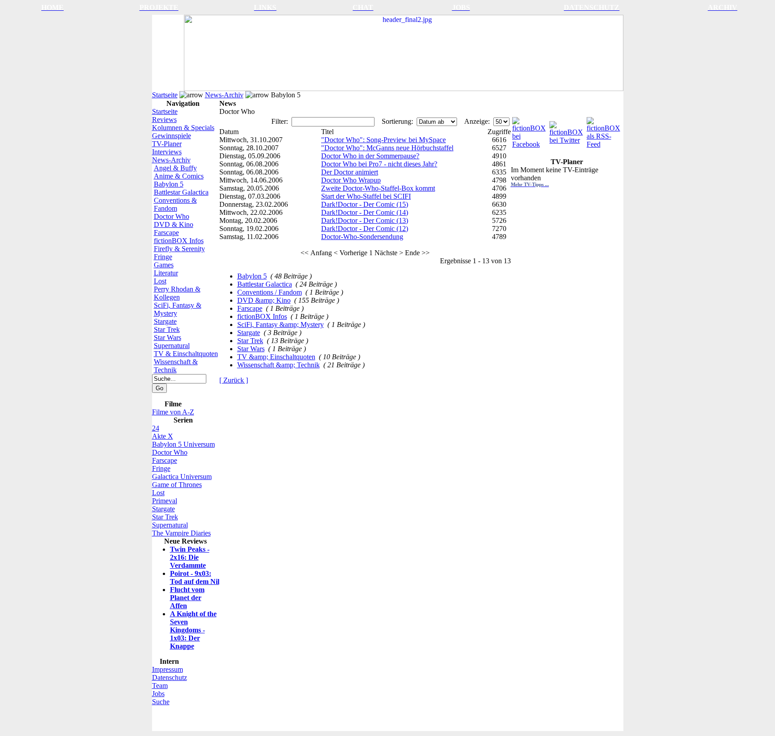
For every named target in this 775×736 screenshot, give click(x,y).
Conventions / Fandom (269, 292)
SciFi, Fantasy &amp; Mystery (280, 324)
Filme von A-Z (173, 412)
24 (155, 428)
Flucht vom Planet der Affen (187, 598)
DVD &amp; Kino (264, 300)
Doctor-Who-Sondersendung (362, 236)
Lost (160, 281)
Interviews (167, 152)
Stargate (165, 321)
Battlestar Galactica (181, 192)
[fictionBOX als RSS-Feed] (604, 130)
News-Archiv (224, 95)
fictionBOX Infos (179, 240)
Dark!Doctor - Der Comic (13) (364, 220)
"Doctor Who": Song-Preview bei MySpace (383, 140)
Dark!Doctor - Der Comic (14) (364, 212)
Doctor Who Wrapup (351, 180)
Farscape (166, 232)
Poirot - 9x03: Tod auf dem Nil (194, 577)
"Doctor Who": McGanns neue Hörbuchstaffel (387, 148)
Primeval (164, 501)
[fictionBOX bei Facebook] (530, 130)
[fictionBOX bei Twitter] (567, 130)
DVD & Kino (173, 224)
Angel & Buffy (175, 168)
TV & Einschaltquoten (186, 353)
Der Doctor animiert (349, 172)
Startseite (165, 95)
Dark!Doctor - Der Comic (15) (364, 204)
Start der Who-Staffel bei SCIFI (366, 196)
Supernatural (172, 345)
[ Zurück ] (233, 380)
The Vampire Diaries (181, 533)
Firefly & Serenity (179, 249)
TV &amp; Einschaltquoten (276, 357)
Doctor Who (171, 216)
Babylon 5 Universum (183, 444)
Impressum (167, 669)
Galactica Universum (182, 476)
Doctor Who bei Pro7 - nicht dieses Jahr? (379, 164)
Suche (161, 702)
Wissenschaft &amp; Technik (278, 365)
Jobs (158, 693)
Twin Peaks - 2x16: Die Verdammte (189, 557)
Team (160, 685)
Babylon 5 (168, 184)
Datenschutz (169, 677)
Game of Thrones (177, 484)
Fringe (163, 257)
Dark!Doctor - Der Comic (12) (364, 228)
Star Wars (167, 337)
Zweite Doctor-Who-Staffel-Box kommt (378, 188)
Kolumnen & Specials (183, 127)
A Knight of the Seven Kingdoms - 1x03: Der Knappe (193, 630)
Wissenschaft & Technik (176, 366)
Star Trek (167, 329)
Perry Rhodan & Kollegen (177, 293)
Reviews (164, 119)
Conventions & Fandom (175, 204)
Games (164, 265)
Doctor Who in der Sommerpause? (370, 156)
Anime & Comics (179, 176)
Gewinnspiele (171, 135)
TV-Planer (167, 144)
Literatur (166, 273)
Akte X (162, 436)
